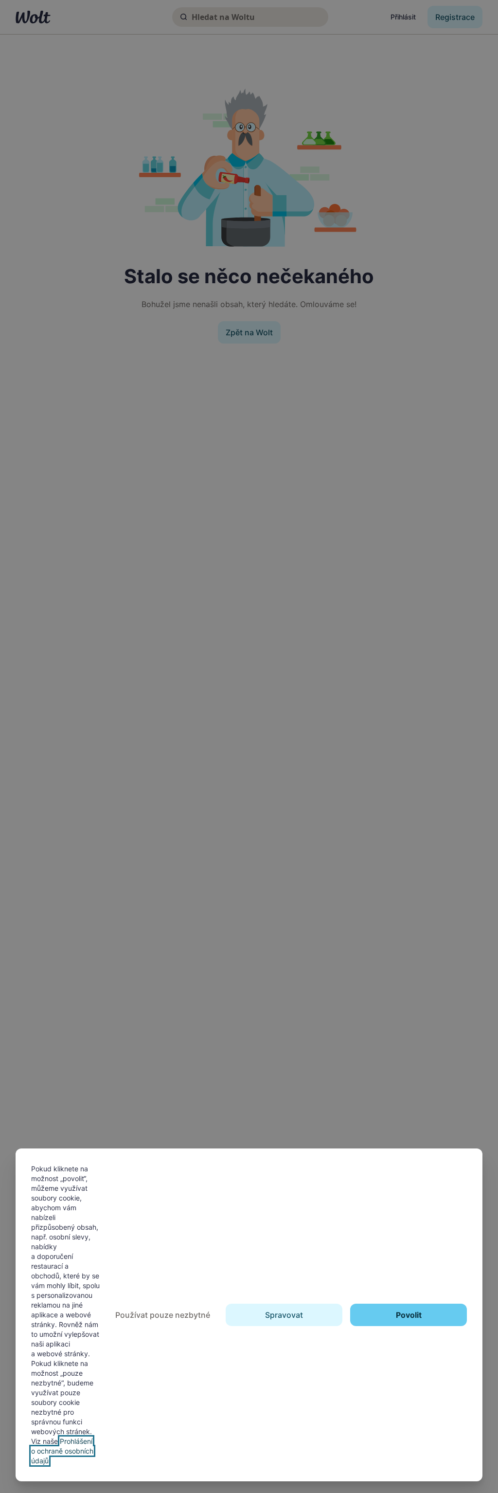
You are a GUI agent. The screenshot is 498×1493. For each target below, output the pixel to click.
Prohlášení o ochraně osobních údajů (62, 1451)
